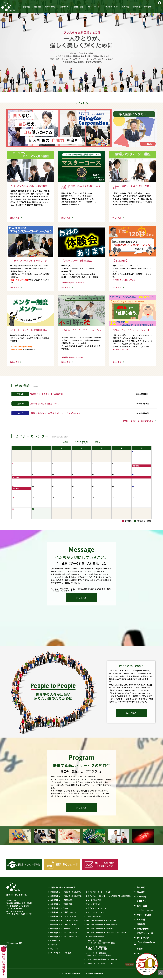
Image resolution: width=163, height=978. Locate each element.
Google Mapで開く (16, 943)
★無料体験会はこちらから (72, 357)
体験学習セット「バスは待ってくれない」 (66, 892)
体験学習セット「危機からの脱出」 (63, 912)
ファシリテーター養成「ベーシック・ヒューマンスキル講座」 (101, 941)
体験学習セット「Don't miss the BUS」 (65, 928)
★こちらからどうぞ (120, 349)
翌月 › (97, 442)
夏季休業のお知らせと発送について (44, 403)
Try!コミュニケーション (95, 912)
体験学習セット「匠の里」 (60, 908)
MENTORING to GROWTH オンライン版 (101, 920)
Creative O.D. (55, 940)
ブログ (140, 948)
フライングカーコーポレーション (98, 892)
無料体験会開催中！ (3, 962)
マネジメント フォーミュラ (96, 908)
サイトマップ (143, 937)
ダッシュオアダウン (93, 904)
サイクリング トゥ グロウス (60, 953)
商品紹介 (141, 891)
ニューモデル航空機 (93, 900)
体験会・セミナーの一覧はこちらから (138, 421)
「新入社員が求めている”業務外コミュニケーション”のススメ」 (56, 413)
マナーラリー (55, 949)
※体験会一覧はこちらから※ (73, 282)
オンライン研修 (144, 914)
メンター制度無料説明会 (95, 936)
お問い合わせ (143, 928)
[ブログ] (155, 2)
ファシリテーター (145, 910)
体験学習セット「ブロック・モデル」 (64, 924)
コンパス (53, 944)
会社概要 (141, 887)
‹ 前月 (65, 442)
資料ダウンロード (145, 933)
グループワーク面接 (93, 916)
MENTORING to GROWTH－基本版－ (100, 928)
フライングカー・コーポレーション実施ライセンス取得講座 (108, 896)
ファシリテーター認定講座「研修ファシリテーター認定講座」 (99, 954)
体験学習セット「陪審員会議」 (61, 904)
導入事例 (141, 919)
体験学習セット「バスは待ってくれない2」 (66, 896)
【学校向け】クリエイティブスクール (100, 963)
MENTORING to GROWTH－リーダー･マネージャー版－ (107, 932)
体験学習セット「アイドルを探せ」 (63, 916)
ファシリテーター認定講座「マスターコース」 (103, 959)
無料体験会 (142, 905)
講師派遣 (141, 924)
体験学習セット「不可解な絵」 (61, 900)
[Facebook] (159, 2)
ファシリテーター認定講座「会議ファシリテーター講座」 (97, 948)
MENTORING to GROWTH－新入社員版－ (101, 924)
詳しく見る (14, 218)
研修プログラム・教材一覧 (63, 887)
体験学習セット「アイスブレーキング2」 (65, 936)
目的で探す (142, 896)
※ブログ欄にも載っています (123, 279)
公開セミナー (143, 901)
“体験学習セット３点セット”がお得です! (46, 394)
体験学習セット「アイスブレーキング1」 (65, 932)
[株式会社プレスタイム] (8, 6)
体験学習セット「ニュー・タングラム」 (65, 920)
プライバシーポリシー (144, 943)
